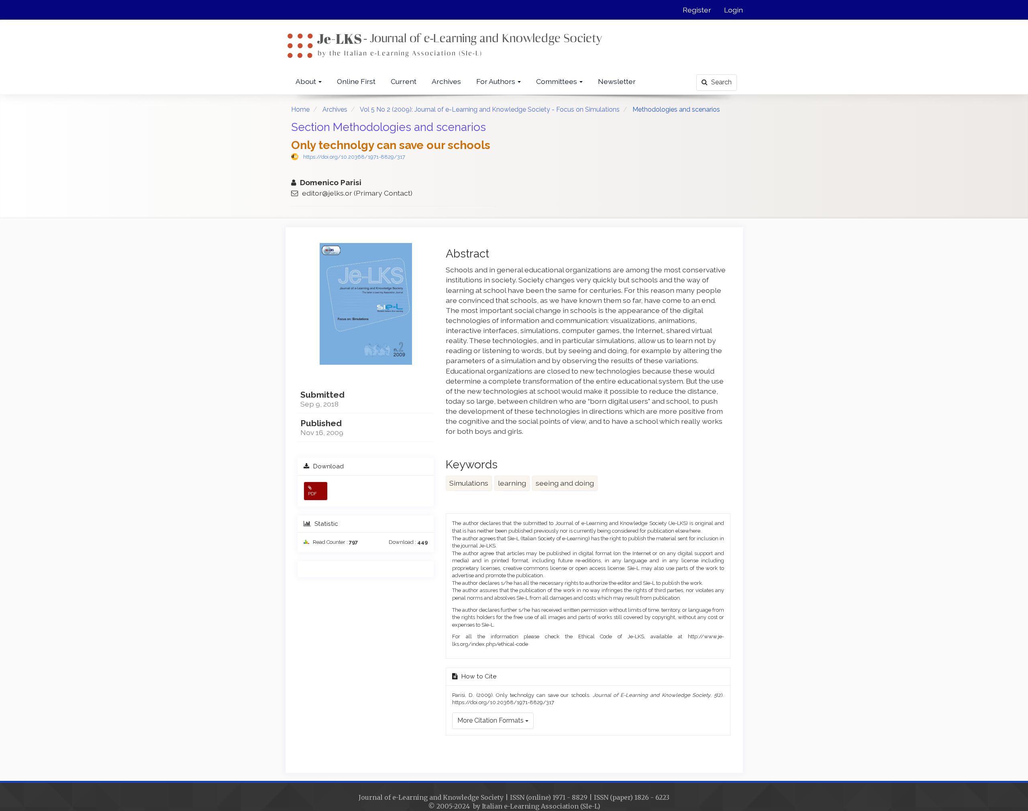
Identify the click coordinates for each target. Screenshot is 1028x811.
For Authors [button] (496, 81)
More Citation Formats (491, 720)
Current (403, 81)
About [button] (307, 81)
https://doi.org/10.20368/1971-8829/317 (354, 157)
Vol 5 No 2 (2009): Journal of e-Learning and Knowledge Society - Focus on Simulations (490, 109)
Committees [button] (557, 81)
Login (733, 10)
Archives (446, 81)
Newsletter (617, 81)
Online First (356, 81)
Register (697, 10)
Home (300, 109)
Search (721, 82)
